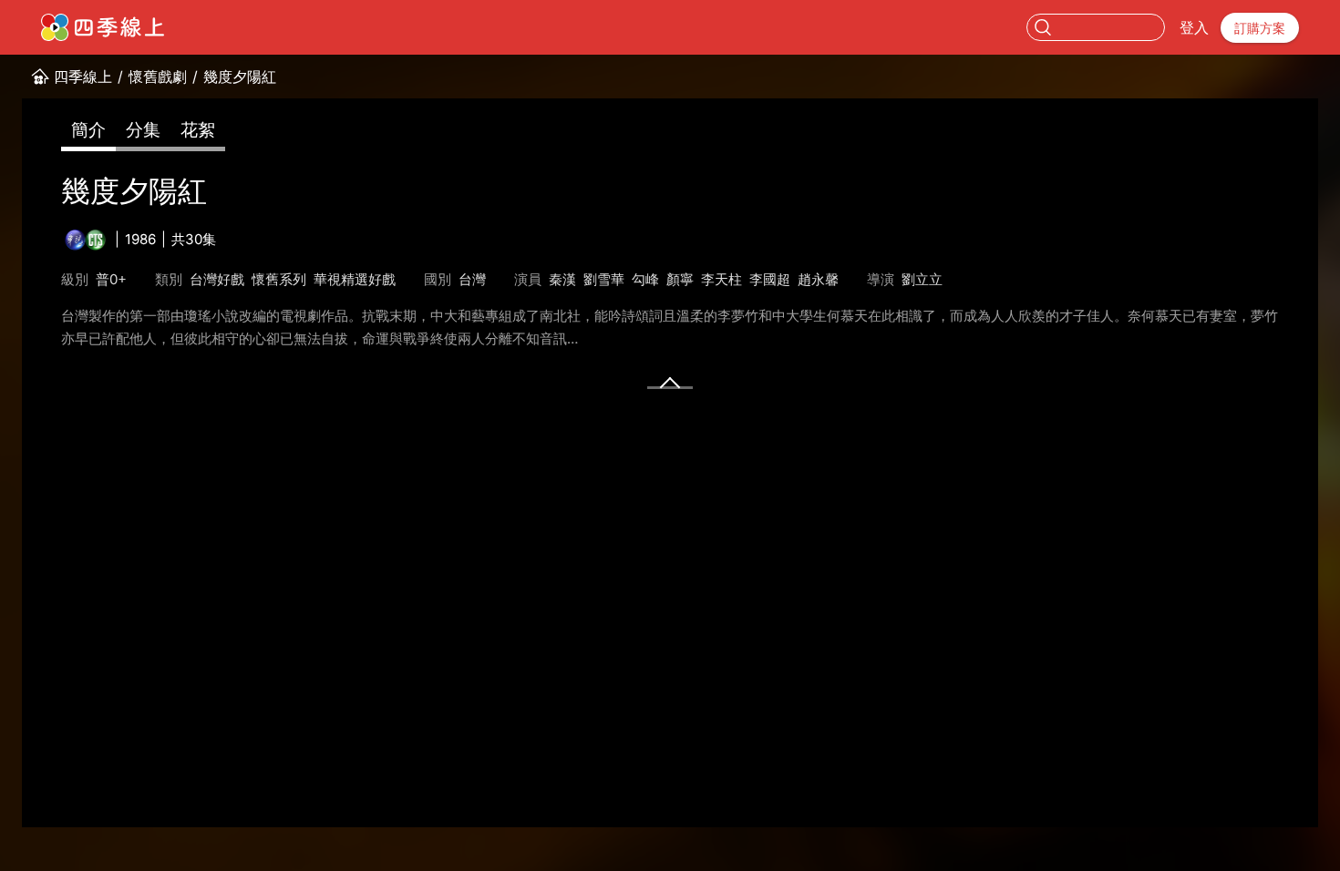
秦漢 (562, 279)
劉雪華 (603, 279)
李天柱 (721, 279)
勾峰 (645, 279)
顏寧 (680, 279)
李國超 (769, 279)
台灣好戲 (217, 279)
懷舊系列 (279, 279)
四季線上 (83, 76)
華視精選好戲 (355, 279)
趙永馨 (818, 279)
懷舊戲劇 (158, 76)
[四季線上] (102, 27)
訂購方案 (1259, 28)
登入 (1194, 27)
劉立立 (922, 279)
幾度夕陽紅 (239, 76)
